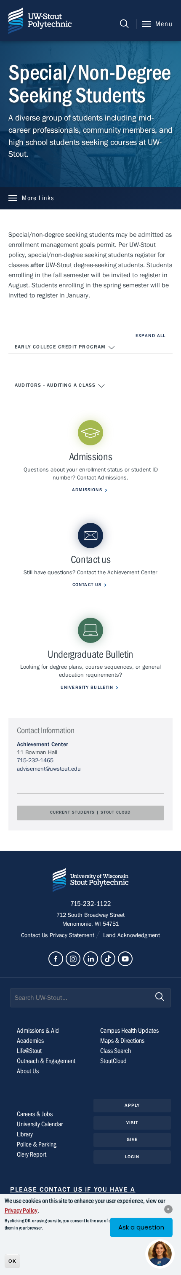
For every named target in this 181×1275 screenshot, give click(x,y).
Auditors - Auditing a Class (56, 385)
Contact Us (35, 935)
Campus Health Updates (129, 1030)
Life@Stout (29, 1051)
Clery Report (31, 1154)
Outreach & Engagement (46, 1061)
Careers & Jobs (35, 1114)
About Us (28, 1071)
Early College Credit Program (61, 347)
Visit (132, 1122)
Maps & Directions (122, 1041)
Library (25, 1134)
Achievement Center (42, 744)
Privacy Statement (73, 935)
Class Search (115, 1051)
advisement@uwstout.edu (49, 769)
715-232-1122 (90, 904)
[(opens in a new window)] (55, 958)
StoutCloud (113, 1061)
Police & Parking (36, 1144)
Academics (30, 1041)
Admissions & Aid (38, 1030)
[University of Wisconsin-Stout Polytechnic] (90, 881)
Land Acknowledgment (130, 935)
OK (12, 1261)
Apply (132, 1105)
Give (132, 1139)
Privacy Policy (21, 1210)
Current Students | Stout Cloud (90, 812)
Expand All (150, 335)
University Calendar (40, 1124)
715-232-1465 (35, 760)
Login (132, 1157)
